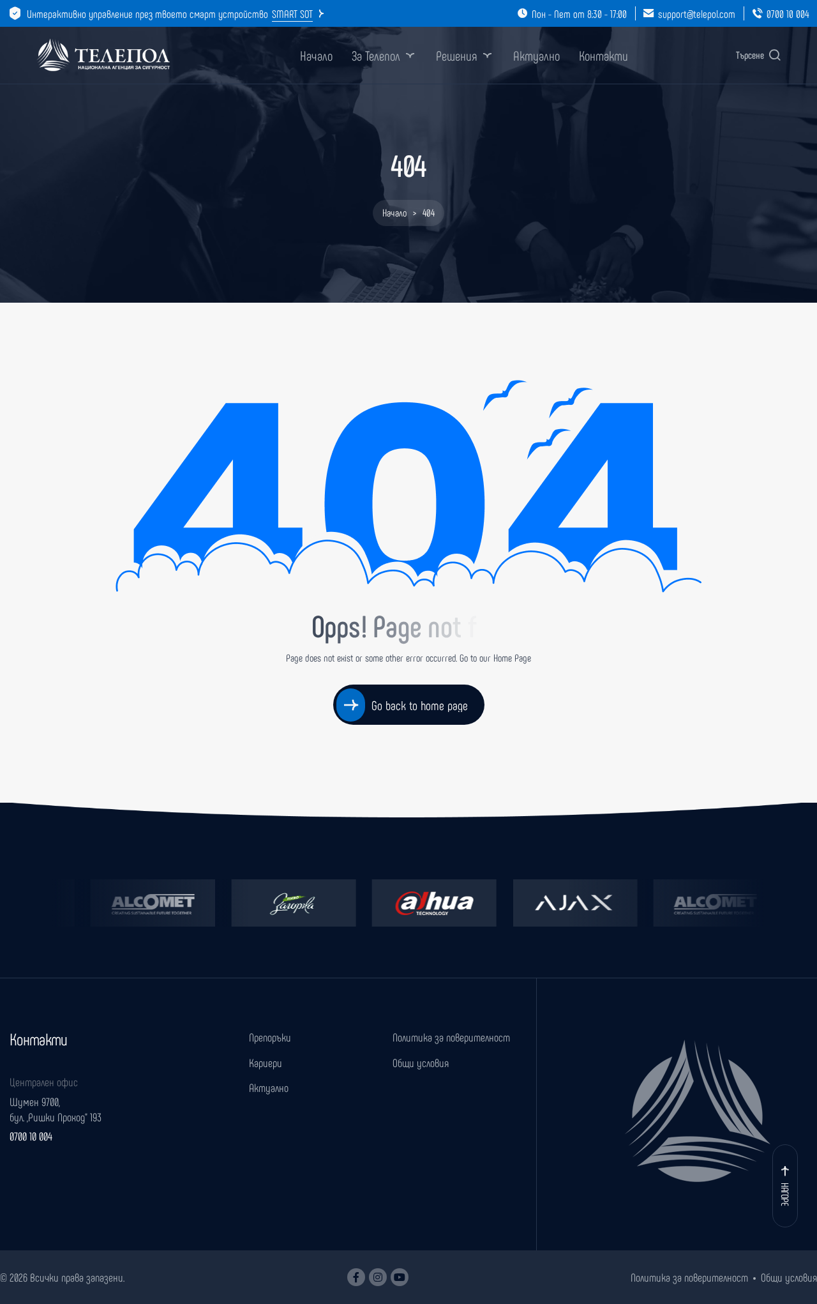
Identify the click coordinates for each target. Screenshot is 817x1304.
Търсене (750, 55)
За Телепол (376, 55)
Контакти (603, 55)
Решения (456, 55)
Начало (316, 55)
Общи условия (421, 1063)
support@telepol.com (696, 13)
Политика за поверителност (451, 1037)
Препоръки (270, 1037)
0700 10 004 (788, 13)
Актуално (536, 55)
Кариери (265, 1063)
